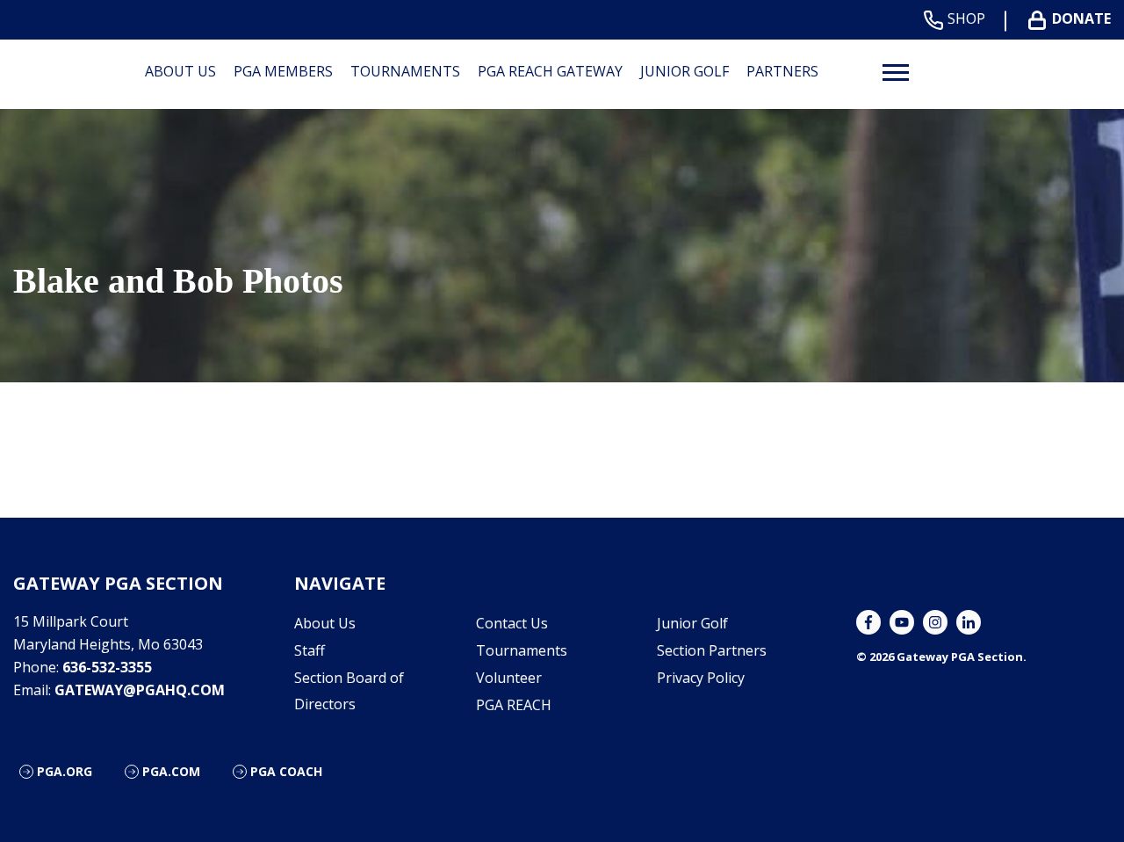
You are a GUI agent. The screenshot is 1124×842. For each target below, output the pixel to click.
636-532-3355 (107, 667)
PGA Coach (286, 771)
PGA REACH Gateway (550, 71)
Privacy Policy (701, 677)
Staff (309, 650)
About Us (180, 71)
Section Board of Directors (349, 691)
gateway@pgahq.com (139, 690)
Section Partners (712, 650)
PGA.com (171, 771)
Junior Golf (684, 71)
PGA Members (283, 71)
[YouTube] (902, 622)
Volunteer (509, 677)
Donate (1081, 19)
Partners (782, 71)
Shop (966, 19)
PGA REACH (513, 705)
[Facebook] (868, 622)
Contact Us (512, 623)
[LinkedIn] (968, 622)
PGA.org (64, 771)
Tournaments (405, 71)
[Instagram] (935, 622)
